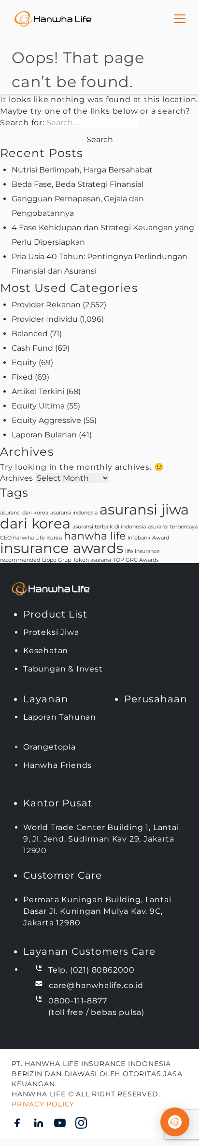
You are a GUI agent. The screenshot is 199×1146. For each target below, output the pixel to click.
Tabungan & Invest (63, 668)
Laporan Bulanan (44, 434)
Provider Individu (45, 319)
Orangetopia (49, 746)
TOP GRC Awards (135, 560)
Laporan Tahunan (59, 717)
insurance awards (61, 548)
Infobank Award (148, 538)
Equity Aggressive (46, 420)
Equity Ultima (38, 405)
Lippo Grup (56, 560)
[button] (174, 1121)
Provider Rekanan (46, 304)
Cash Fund (32, 348)
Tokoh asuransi (92, 560)
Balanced (30, 333)
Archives (16, 478)
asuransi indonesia (74, 513)
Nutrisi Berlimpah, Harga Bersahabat (82, 169)
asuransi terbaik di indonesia (109, 527)
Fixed (22, 377)
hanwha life (95, 535)
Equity (24, 362)
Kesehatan (45, 650)
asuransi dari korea (24, 513)
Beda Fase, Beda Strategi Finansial (77, 184)
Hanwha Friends (57, 765)
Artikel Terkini (38, 391)
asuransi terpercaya (173, 527)
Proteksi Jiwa (51, 632)
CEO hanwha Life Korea (31, 538)
